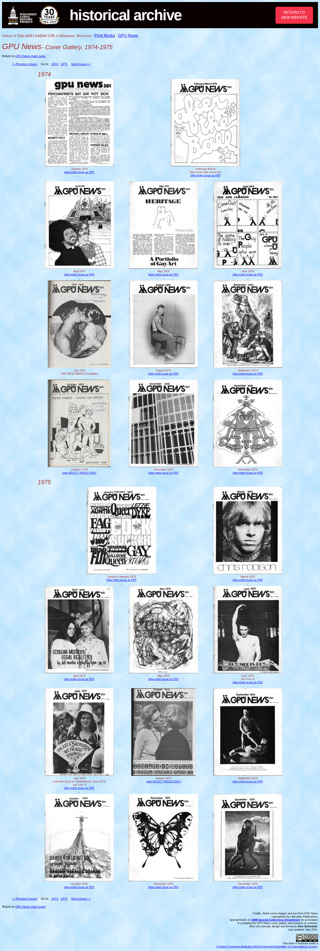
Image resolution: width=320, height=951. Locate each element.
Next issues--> (81, 64)
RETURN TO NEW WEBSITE (294, 14)
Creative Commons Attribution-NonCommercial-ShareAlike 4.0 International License (266, 946)
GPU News (128, 35)
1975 (64, 64)
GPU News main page (30, 56)
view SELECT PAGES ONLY (79, 472)
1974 (54, 64)
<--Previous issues (24, 64)
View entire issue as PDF (79, 172)
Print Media (104, 35)
